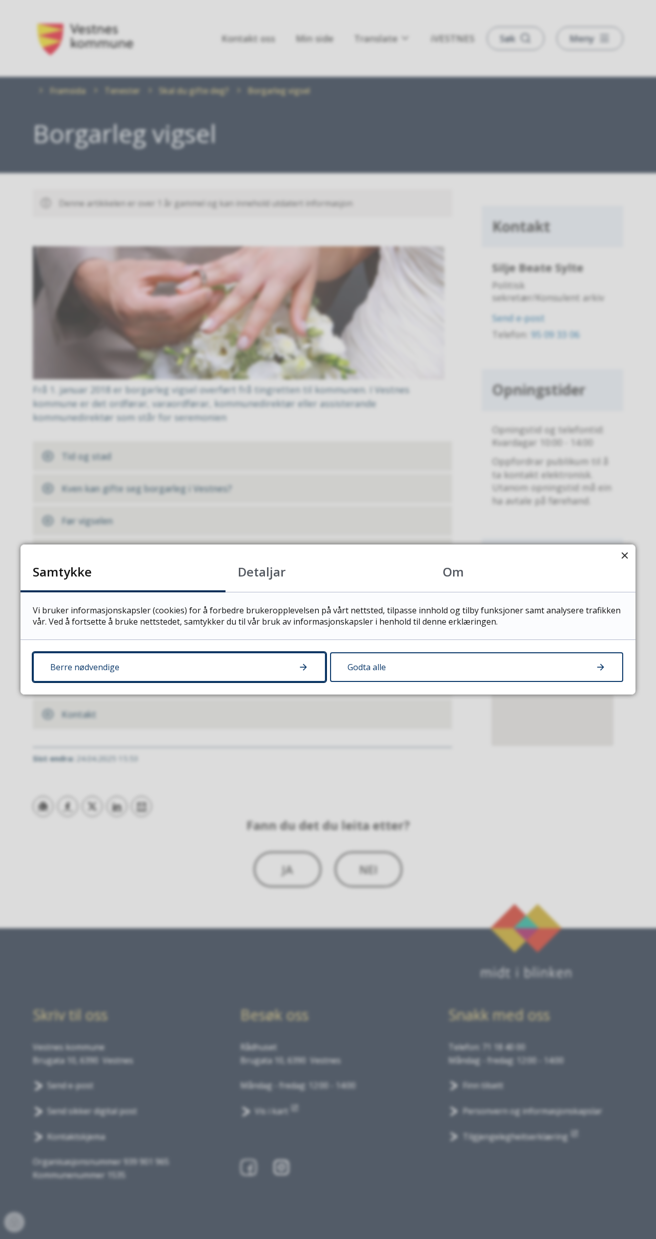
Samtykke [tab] (62, 571)
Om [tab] (453, 571)
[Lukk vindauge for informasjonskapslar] (624, 555)
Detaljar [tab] (261, 571)
